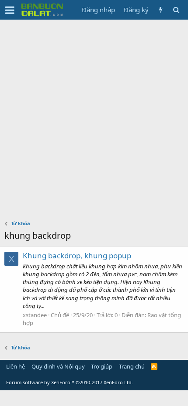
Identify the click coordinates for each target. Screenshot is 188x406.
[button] (10, 10)
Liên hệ (15, 366)
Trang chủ (132, 366)
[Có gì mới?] (160, 10)
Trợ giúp (101, 366)
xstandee (35, 315)
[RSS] (154, 366)
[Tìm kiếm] (176, 10)
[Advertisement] (94, 117)
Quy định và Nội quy (58, 366)
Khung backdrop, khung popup (77, 255)
